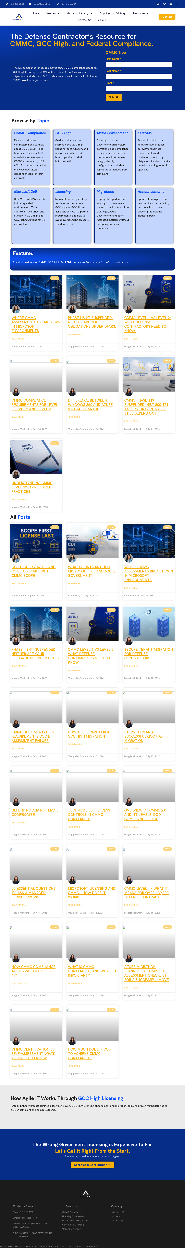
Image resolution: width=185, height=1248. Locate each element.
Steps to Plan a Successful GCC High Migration (144, 736)
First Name (113, 58)
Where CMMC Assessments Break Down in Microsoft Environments (36, 324)
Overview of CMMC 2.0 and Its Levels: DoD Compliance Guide (145, 814)
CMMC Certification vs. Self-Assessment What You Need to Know (34, 1053)
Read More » (19, 338)
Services (51, 13)
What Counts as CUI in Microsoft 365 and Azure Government (92, 571)
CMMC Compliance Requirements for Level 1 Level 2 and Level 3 (35, 404)
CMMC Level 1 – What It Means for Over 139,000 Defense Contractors (146, 893)
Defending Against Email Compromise (35, 812)
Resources (139, 13)
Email (110, 82)
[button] (158, 4)
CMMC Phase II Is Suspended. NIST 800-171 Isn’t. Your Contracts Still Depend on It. (146, 407)
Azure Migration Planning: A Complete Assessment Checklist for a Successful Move (146, 973)
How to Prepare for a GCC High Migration (88, 734)
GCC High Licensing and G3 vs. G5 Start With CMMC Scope (34, 571)
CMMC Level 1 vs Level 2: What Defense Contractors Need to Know (147, 324)
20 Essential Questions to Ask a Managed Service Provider (34, 893)
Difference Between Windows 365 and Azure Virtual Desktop (90, 404)
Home (35, 13)
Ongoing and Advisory (112, 13)
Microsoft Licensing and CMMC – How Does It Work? (91, 893)
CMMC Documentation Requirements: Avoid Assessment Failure (33, 736)
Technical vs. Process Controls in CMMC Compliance (89, 814)
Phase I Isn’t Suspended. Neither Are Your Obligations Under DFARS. (92, 322)
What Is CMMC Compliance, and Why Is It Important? (92, 971)
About (102, 20)
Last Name (113, 70)
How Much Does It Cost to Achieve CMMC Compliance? (90, 1053)
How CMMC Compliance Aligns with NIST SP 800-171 (34, 971)
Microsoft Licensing (78, 13)
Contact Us (84, 20)
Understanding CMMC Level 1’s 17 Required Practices (32, 487)
